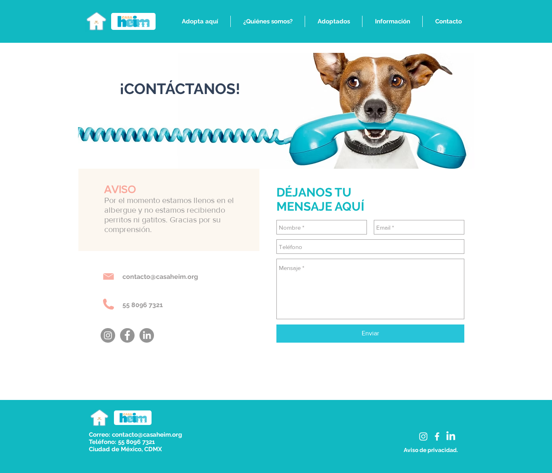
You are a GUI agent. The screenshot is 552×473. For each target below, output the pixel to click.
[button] (199, 21)
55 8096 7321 (142, 305)
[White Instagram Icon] (423, 436)
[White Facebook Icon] (437, 436)
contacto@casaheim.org (160, 276)
